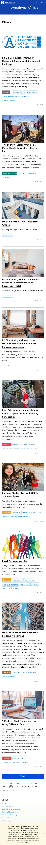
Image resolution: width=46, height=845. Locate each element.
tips (4, 588)
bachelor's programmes (11, 449)
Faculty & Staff (6, 818)
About (5, 800)
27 (14, 783)
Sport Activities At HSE (14, 561)
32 (32, 783)
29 (21, 783)
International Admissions (29, 449)
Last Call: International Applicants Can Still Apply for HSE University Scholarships (20, 413)
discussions (32, 173)
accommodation (8, 677)
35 (7, 787)
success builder (18, 580)
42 (32, 787)
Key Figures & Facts (8, 806)
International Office (23, 7)
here (29, 830)
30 (25, 783)
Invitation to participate (10, 584)
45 (7, 790)
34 (4, 787)
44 (4, 790)
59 (14, 790)
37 (15, 787)
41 (29, 787)
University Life (7, 235)
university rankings (9, 100)
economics (6, 177)
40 (25, 787)
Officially (15, 445)
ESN (40, 512)
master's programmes (27, 445)
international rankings (30, 92)
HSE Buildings (6, 821)
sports (22, 584)
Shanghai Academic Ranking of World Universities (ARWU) (17, 96)
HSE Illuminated (23, 516)
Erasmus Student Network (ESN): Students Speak (20, 494)
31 (29, 783)
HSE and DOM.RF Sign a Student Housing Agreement (20, 634)
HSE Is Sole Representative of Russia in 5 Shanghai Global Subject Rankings (21, 61)
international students (29, 512)
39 (22, 787)
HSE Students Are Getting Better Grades (20, 223)
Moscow (5, 516)
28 (18, 783)
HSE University (10, 2)
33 (36, 783)
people (13, 516)
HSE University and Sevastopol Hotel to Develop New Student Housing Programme (19, 343)
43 (36, 787)
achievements (16, 92)
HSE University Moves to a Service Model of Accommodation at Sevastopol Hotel (20, 282)
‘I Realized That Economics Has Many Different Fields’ (19, 722)
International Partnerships (10, 815)
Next (22, 776)
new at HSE (16, 672)
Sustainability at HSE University (11, 809)
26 (11, 783)
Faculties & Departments (10, 812)
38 (18, 787)
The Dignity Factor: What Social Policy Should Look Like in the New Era (20, 148)
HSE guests (22, 173)
